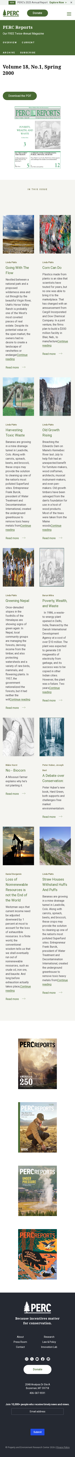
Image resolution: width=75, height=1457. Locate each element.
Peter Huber (48, 765)
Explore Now (57, 2)
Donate (37, 1369)
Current (28, 42)
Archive (9, 52)
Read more (12, 367)
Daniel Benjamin (13, 874)
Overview (10, 42)
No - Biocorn (15, 770)
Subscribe (28, 52)
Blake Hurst (11, 765)
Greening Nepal (17, 601)
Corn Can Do (52, 268)
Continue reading (20, 699)
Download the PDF (19, 95)
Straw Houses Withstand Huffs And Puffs (54, 884)
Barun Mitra (48, 595)
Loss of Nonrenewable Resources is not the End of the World (17, 889)
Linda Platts (11, 262)
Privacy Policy (63, 1447)
